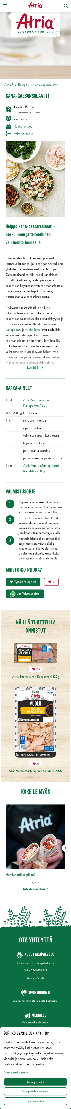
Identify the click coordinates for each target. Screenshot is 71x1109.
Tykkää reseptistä (25, 581)
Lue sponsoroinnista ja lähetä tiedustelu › (35, 1001)
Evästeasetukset (36, 1101)
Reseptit (23, 84)
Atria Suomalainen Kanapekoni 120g (36, 402)
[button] (65, 850)
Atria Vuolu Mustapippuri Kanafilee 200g (41, 468)
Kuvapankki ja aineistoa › (35, 1022)
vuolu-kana (33, 329)
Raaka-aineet (23, 126)
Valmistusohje (23, 133)
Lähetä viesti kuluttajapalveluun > (35, 963)
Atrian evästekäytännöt (16, 1073)
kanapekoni (13, 329)
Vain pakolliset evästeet (35, 1091)
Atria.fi (8, 84)
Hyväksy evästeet (35, 1082)
